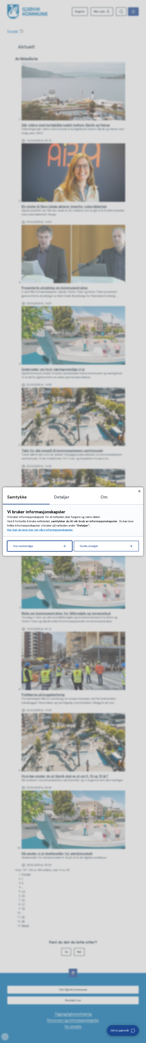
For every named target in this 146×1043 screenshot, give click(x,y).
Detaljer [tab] (61, 497)
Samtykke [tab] (17, 497)
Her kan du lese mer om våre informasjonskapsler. (40, 529)
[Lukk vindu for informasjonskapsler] (139, 491)
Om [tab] (104, 497)
